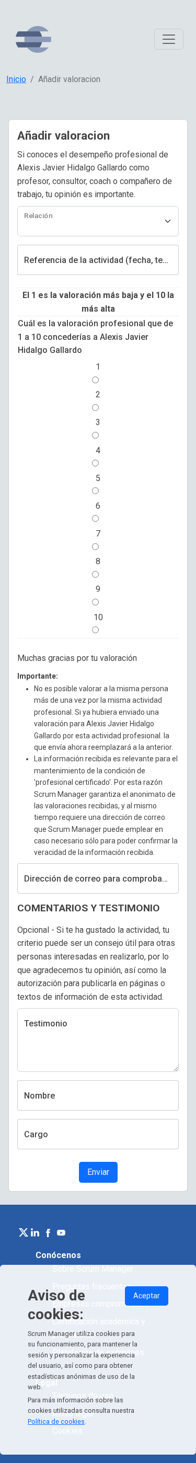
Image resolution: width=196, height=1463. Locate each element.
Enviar (98, 1172)
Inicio (16, 79)
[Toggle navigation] (168, 39)
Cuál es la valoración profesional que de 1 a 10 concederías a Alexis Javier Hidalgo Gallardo (95, 336)
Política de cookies (56, 1421)
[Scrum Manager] (33, 39)
